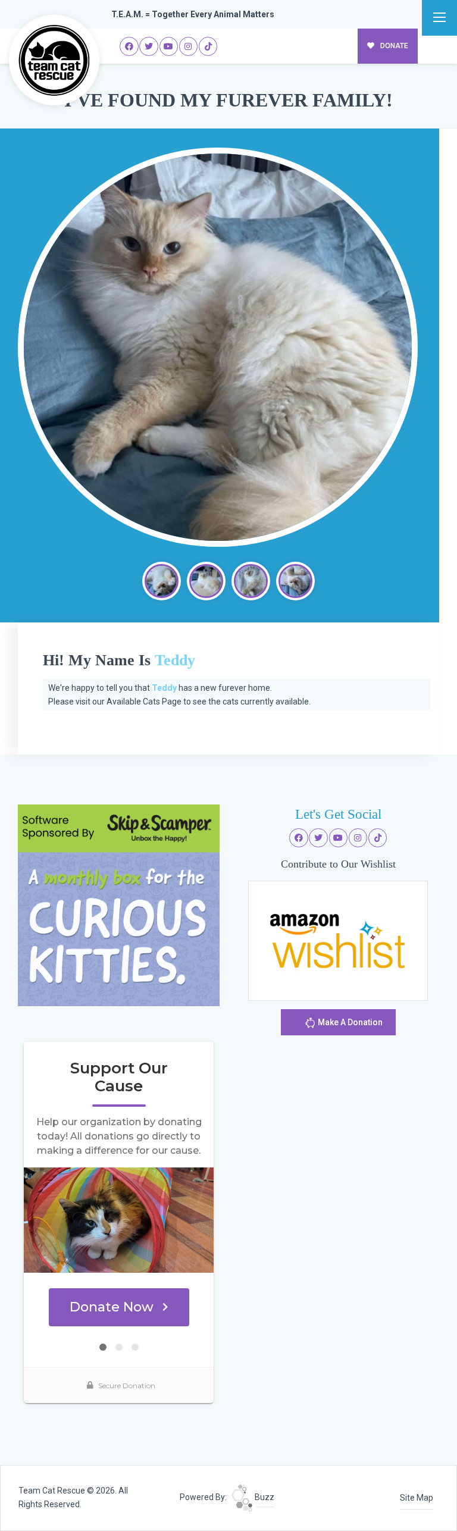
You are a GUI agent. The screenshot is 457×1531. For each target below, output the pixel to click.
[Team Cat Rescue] (54, 60)
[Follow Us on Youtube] (169, 46)
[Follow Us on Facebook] (129, 46)
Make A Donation (349, 1022)
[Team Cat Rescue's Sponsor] (119, 904)
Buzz (263, 1497)
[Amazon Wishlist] (338, 939)
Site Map (416, 1497)
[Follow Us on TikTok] (208, 46)
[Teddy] (218, 347)
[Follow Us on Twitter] (148, 46)
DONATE (393, 46)
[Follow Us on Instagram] (188, 46)
